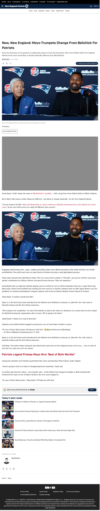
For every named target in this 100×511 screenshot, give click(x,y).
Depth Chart (60, 11)
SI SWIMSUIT (16, 2)
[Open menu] (3, 6)
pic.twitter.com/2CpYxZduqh (59, 330)
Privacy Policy (24, 491)
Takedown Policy (58, 491)
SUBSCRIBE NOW (62, 2)
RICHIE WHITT (16, 458)
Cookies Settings (44, 495)
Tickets (67, 11)
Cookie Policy (43, 491)
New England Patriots (9, 131)
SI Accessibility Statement (28, 495)
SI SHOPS (42, 2)
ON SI (9, 2)
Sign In (96, 6)
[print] (13, 469)
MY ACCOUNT (51, 2)
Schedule (41, 11)
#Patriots (5, 324)
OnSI (35, 11)
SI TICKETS (25, 2)
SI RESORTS (34, 2)
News (9, 478)
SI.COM (4, 2)
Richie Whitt (5, 59)
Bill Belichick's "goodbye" (42, 193)
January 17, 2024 (33, 332)
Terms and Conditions (73, 491)
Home (31, 11)
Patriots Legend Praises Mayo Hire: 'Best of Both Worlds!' (38, 354)
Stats (53, 11)
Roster (48, 11)
